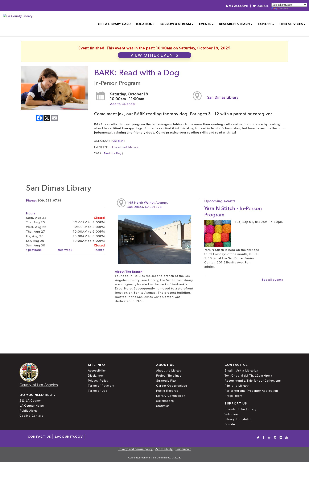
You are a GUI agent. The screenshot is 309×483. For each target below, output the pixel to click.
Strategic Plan (166, 380)
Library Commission (170, 395)
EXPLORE (265, 24)
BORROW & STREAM (175, 24)
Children (117, 140)
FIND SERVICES (291, 24)
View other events (155, 55)
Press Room (233, 395)
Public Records (167, 390)
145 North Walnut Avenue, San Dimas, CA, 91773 (147, 205)
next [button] (99, 250)
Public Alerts (29, 410)
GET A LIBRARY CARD (114, 24)
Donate (229, 424)
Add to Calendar (123, 104)
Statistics (162, 405)
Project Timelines (168, 375)
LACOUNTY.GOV (69, 436)
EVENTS (205, 24)
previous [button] (34, 250)
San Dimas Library (223, 97)
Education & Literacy (125, 147)
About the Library (169, 370)
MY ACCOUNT (238, 6)
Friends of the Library (240, 409)
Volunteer (231, 414)
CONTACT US (39, 436)
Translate (283, 8)
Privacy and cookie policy (135, 449)
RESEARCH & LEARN (234, 24)
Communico (183, 449)
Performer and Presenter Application (251, 390)
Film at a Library (236, 385)
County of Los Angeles (39, 385)
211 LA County (30, 400)
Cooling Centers (31, 415)
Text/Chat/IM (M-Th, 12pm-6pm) (248, 375)
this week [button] (65, 250)
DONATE (262, 6)
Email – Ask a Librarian (241, 370)
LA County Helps (32, 405)
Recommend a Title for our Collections (252, 380)
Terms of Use (97, 390)
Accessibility (97, 370)
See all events (272, 279)
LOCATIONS (145, 24)
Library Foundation (238, 419)
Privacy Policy (98, 380)
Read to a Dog (112, 153)
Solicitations (165, 400)
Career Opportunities (171, 385)
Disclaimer (95, 375)
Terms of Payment (101, 385)
